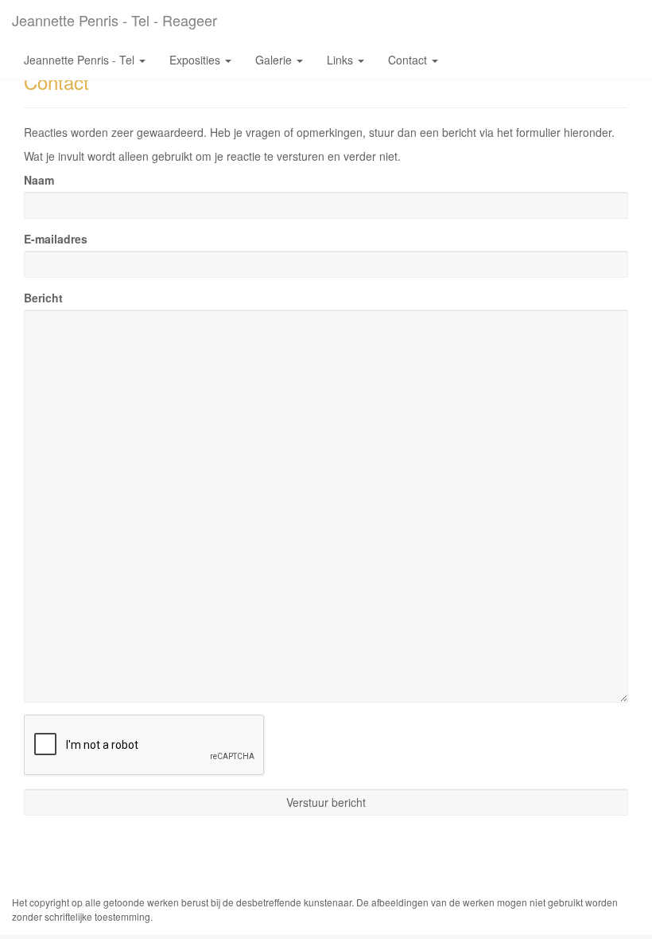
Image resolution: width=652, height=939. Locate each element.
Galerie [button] (275, 60)
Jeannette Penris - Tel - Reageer (114, 20)
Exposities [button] (196, 60)
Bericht (43, 298)
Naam (39, 180)
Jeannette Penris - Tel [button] (81, 60)
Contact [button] (409, 60)
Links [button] (341, 60)
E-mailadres (55, 239)
